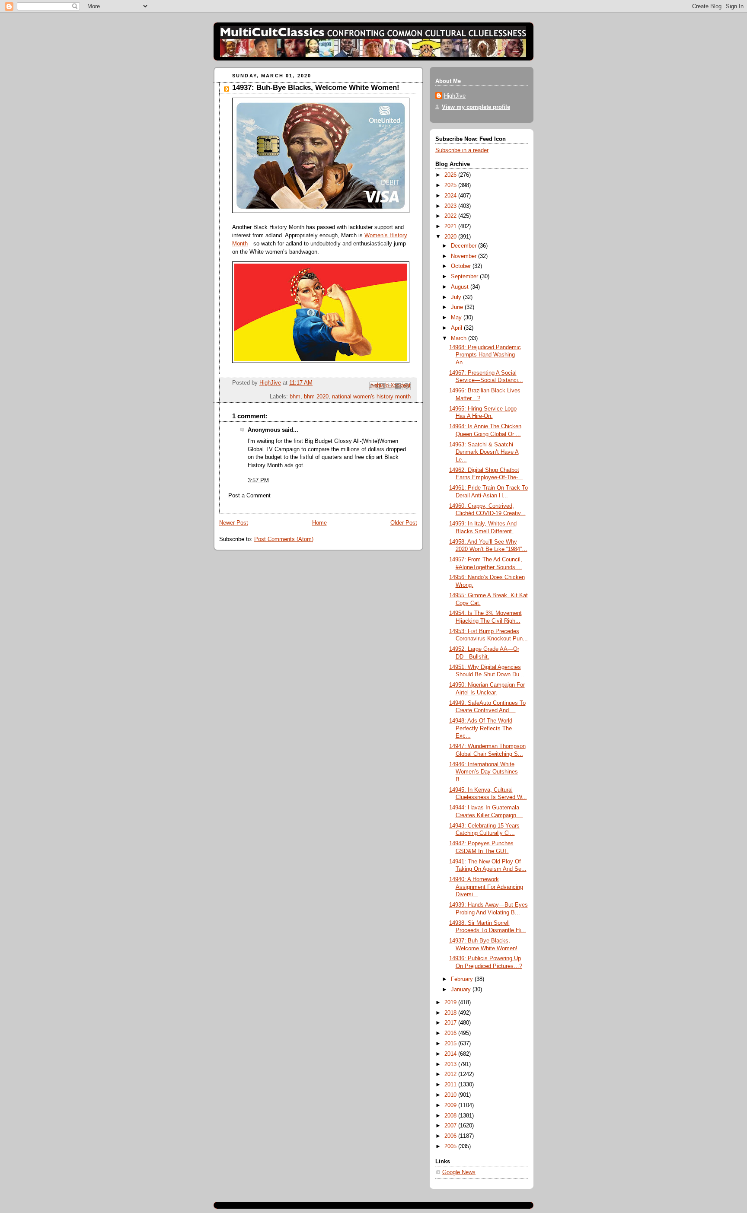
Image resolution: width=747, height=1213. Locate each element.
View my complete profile (476, 107)
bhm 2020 (316, 397)
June (458, 307)
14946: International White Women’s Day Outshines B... (483, 772)
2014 (451, 1054)
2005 (451, 1146)
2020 (451, 237)
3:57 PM (258, 481)
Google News (459, 1172)
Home (319, 523)
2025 (451, 185)
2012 (451, 1074)
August (460, 287)
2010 (451, 1095)
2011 (451, 1085)
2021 (451, 226)
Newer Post (233, 523)
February (463, 979)
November (464, 256)
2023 (451, 206)
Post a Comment (249, 496)
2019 (451, 1003)
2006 (451, 1136)
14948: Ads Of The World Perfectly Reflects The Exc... (480, 728)
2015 (451, 1044)
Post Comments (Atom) (283, 539)
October (461, 266)
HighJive (455, 96)
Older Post (403, 523)
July (457, 297)
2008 (451, 1116)
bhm (295, 397)
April (457, 328)
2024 (451, 196)
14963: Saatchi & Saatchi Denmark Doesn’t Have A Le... (484, 452)
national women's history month (371, 397)
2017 (451, 1023)
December (464, 246)
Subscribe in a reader (461, 150)
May (457, 318)
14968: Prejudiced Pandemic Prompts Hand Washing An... (485, 355)
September (465, 277)
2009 (451, 1105)
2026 (451, 175)
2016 (451, 1033)
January (461, 990)
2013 (451, 1064)
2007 (451, 1126)
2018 (451, 1013)
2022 (451, 216)
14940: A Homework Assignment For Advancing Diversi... (486, 887)
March (459, 338)
